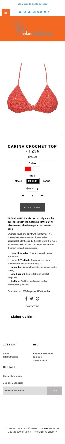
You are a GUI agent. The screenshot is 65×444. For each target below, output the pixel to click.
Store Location (40, 360)
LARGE (46, 181)
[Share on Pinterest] (37, 299)
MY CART (41, 12)
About (6, 353)
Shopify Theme (47, 428)
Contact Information (12, 376)
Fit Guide (37, 357)
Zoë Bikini (31, 428)
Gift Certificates (10, 357)
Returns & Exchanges (43, 353)
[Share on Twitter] (32, 299)
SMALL (18, 181)
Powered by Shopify (45, 432)
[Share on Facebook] (26, 299)
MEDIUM (32, 181)
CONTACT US (32, 306)
